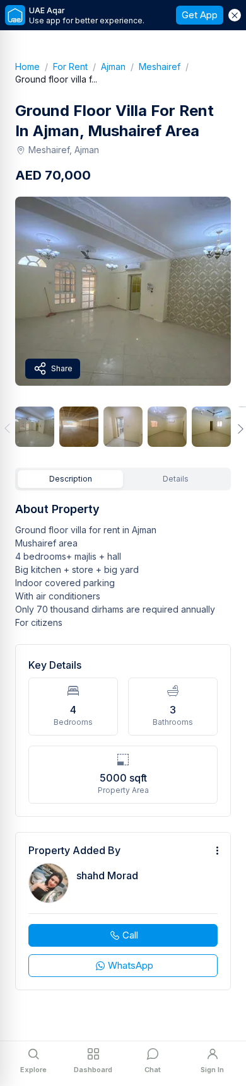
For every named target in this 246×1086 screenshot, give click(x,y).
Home (34, 66)
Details (176, 478)
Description (70, 478)
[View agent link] (123, 911)
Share (62, 368)
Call (130, 935)
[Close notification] (234, 15)
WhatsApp (130, 965)
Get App (200, 15)
